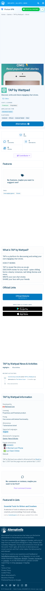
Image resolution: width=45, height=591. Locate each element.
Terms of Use (5, 568)
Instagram (38, 558)
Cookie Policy (6, 573)
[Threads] (18, 585)
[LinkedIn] (26, 585)
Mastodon (17, 558)
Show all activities (12, 383)
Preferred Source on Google (11, 580)
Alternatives (21, 124)
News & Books (13, 439)
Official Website (22, 297)
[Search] (38, 3)
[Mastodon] (10, 585)
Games (5, 439)
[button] (5, 98)
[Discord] (2, 585)
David (37, 459)
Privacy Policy (6, 570)
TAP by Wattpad (29, 377)
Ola (16, 540)
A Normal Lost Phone (14, 448)
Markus (23, 540)
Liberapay (18, 563)
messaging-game (9, 193)
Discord (26, 556)
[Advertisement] (22, 40)
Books (18, 193)
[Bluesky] (14, 585)
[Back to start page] (3, 3)
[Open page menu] (43, 3)
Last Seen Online (12, 451)
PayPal (26, 563)
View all (5, 454)
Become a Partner (7, 578)
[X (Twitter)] (6, 585)
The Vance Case (21, 379)
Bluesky (24, 558)
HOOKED (9, 445)
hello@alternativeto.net (9, 556)
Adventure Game (7, 111)
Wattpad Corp (10, 407)
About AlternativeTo (8, 575)
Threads (31, 558)
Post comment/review (22, 488)
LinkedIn (6, 561)
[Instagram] (22, 585)
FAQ (2, 566)
